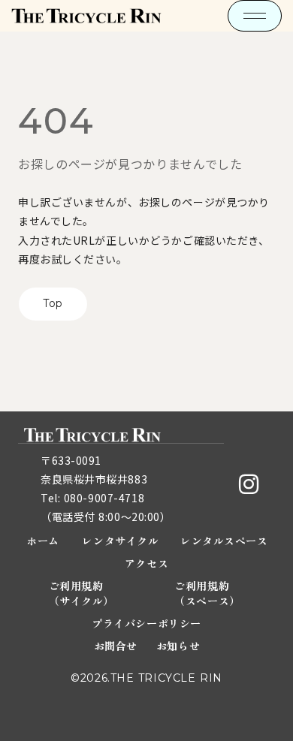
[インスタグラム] (248, 484)
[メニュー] (255, 16)
